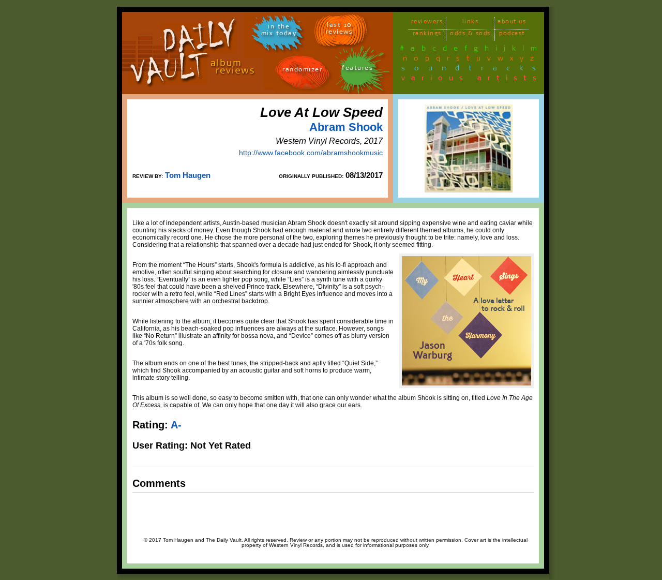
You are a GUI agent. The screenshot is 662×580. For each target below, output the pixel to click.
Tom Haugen (187, 175)
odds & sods (470, 34)
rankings (427, 34)
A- (176, 424)
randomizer (302, 71)
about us (512, 23)
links (470, 23)
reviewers (427, 23)
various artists (472, 79)
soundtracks (473, 70)
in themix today (279, 31)
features (357, 70)
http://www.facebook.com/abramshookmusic (311, 152)
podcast (512, 34)
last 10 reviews (339, 30)
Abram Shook (346, 127)
